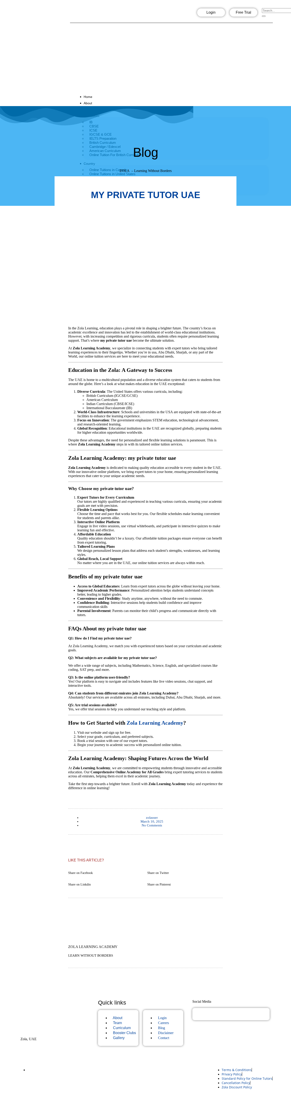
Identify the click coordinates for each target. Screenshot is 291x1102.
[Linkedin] (112, 14)
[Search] (264, 16)
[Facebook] (83, 14)
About (88, 103)
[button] (106, 871)
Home (88, 97)
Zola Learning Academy (155, 723)
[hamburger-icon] (269, 95)
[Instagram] (97, 14)
